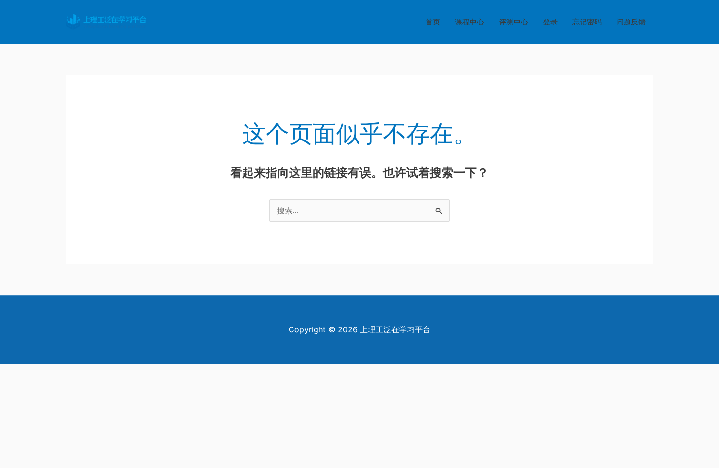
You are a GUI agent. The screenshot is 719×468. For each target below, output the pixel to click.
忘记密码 (587, 21)
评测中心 (513, 21)
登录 (550, 21)
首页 (433, 21)
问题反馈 (631, 21)
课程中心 (469, 21)
